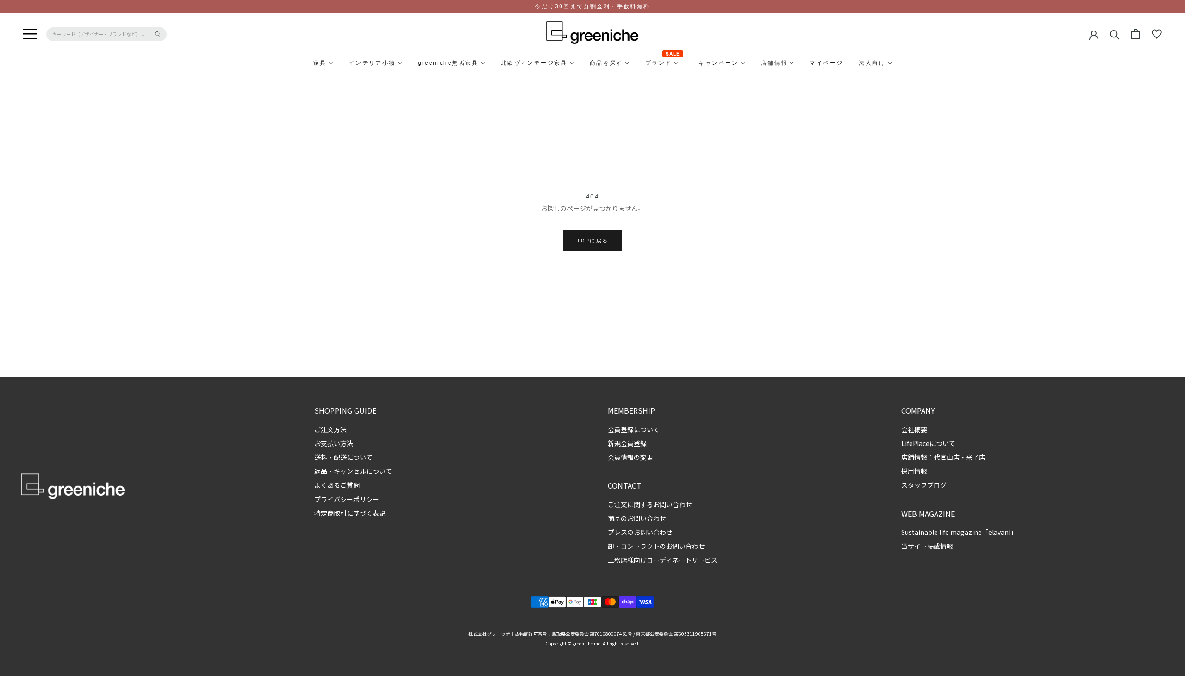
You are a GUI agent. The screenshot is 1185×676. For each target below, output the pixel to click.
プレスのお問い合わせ (640, 532)
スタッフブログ (924, 485)
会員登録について (634, 429)
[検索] (1115, 34)
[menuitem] (298, 63)
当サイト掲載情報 (927, 546)
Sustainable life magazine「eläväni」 (959, 532)
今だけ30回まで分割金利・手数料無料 (592, 6)
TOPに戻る (592, 241)
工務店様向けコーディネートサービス (662, 559)
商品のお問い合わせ (637, 518)
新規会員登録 (627, 443)
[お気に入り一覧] (1157, 34)
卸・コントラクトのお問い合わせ (656, 546)
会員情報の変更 (630, 457)
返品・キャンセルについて (353, 471)
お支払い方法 (333, 443)
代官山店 (947, 457)
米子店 (975, 457)
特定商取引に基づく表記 (350, 513)
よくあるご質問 (337, 485)
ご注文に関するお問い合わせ (650, 504)
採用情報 (914, 471)
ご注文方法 (330, 429)
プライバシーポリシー (346, 499)
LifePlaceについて (928, 443)
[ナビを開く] (30, 34)
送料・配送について (343, 457)
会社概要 (914, 429)
